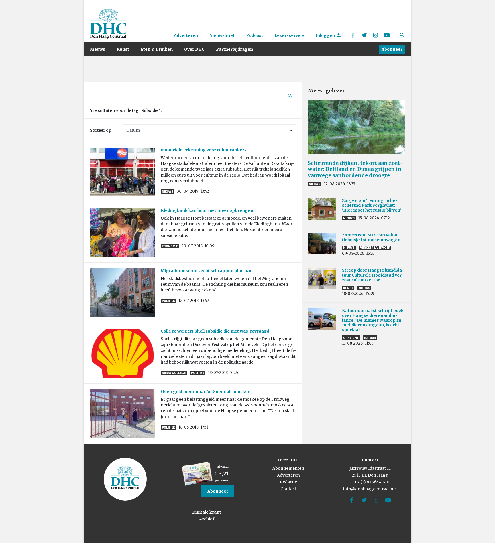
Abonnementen (288, 468)
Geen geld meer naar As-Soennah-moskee (205, 391)
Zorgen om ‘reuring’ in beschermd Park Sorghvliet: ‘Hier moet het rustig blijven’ (371, 205)
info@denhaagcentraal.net (370, 488)
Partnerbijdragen (234, 49)
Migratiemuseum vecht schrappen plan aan (207, 270)
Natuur (370, 337)
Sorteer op (100, 130)
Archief (206, 519)
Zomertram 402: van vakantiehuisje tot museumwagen (372, 237)
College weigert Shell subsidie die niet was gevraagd (215, 331)
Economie (170, 246)
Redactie (288, 482)
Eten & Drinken (157, 49)
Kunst (123, 49)
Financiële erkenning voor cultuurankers (204, 150)
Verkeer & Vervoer (375, 247)
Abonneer (392, 49)
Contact (288, 488)
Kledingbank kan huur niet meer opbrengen (207, 210)
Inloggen (325, 35)
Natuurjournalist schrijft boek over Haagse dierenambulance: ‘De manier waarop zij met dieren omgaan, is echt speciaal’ (373, 320)
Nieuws (97, 49)
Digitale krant (206, 512)
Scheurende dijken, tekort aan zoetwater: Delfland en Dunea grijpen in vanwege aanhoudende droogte (355, 169)
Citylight (351, 337)
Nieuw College (174, 372)
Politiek (168, 301)
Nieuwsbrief (222, 35)
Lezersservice (289, 35)
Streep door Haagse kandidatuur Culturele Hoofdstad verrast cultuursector (373, 275)
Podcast (254, 35)
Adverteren (186, 35)
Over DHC (194, 49)
